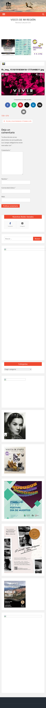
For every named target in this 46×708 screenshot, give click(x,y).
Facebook (10, 226)
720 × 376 (5, 116)
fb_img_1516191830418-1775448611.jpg (18, 121)
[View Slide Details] (23, 47)
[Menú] (3, 14)
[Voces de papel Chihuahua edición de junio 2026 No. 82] (3, 63)
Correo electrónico (8, 188)
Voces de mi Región (23, 19)
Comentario (6, 150)
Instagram (22, 226)
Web (3, 197)
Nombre (4, 179)
